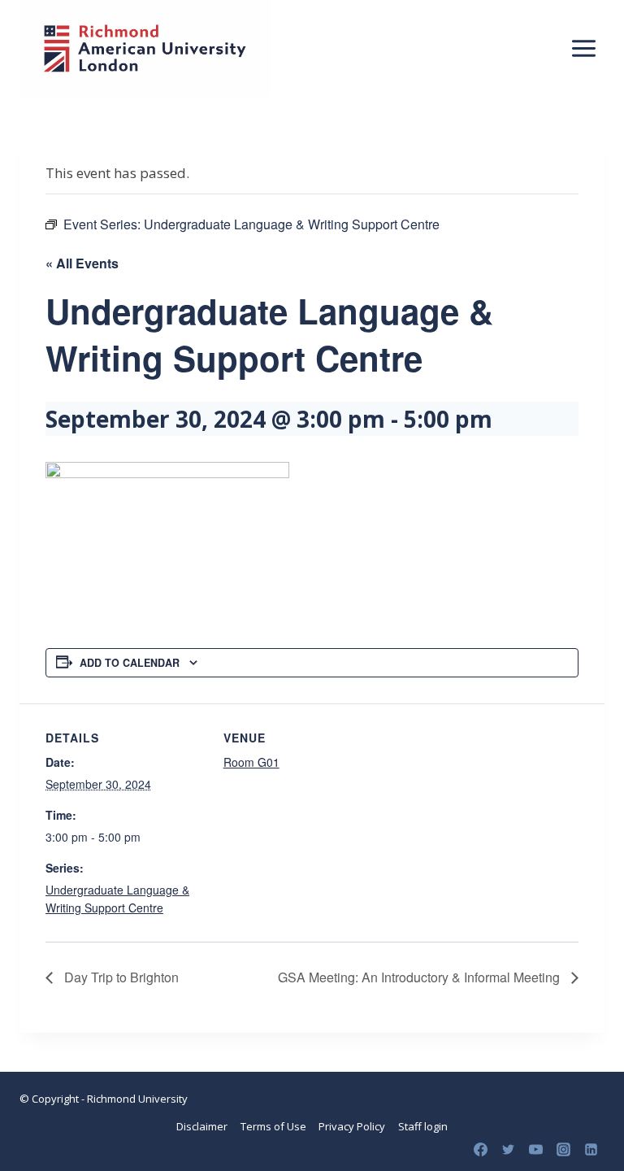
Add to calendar (130, 662)
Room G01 (251, 762)
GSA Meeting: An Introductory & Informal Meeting (420, 977)
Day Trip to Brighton (120, 977)
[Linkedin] (590, 1149)
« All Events (82, 263)
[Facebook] (480, 1149)
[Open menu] (583, 48)
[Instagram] (563, 1149)
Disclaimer (202, 1126)
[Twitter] (508, 1149)
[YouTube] (535, 1149)
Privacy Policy (351, 1126)
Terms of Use (273, 1126)
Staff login (423, 1126)
